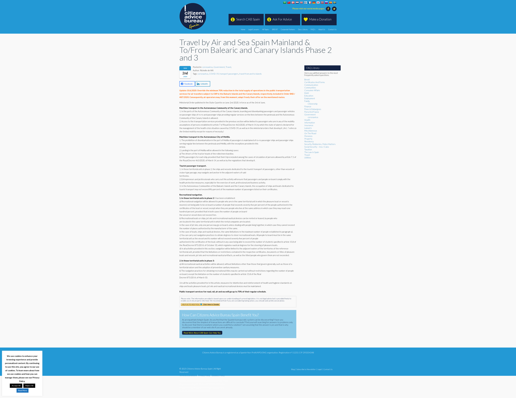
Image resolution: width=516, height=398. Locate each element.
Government (219, 67)
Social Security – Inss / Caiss (316, 147)
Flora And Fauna (311, 112)
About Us (321, 29)
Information (309, 122)
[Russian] (326, 2)
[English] (301, 2)
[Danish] (293, 2)
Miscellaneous (310, 130)
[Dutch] (297, 2)
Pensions (308, 136)
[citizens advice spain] (192, 16)
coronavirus (207, 67)
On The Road (310, 133)
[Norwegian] (322, 2)
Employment (309, 98)
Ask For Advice (282, 19)
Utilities (307, 157)
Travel (228, 67)
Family (307, 101)
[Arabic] (284, 2)
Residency (309, 141)
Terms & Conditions (188, 375)
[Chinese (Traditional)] (289, 2)
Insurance (308, 125)
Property (308, 139)
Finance (307, 106)
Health (307, 120)
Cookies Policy (218, 375)
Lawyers (308, 128)
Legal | (320, 369)
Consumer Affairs (312, 90)
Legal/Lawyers (253, 29)
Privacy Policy (204, 375)
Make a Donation (320, 19)
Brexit (307, 79)
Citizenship (312, 104)
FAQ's (313, 29)
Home (243, 29)
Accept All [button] (16, 385)
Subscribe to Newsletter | (306, 369)
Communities (310, 87)
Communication (311, 85)
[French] (309, 2)
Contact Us (332, 29)
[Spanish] (330, 2)
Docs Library (303, 29)
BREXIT (275, 29)
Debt (306, 93)
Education (308, 95)
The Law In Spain (311, 152)
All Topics (265, 29)
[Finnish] (305, 2)
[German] (314, 2)
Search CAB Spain (248, 19)
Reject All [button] (29, 385)
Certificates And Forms (314, 82)
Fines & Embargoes (312, 109)
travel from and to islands (250, 74)
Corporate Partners (288, 29)
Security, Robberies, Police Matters (320, 144)
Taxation (308, 149)
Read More (22, 390)
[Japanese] (318, 2)
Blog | (293, 369)
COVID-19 (214, 74)
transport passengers (228, 74)
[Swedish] (334, 2)
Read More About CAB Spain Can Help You (202, 332)
